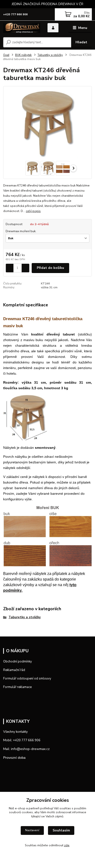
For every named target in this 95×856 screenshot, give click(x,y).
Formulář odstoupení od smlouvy (27, 678)
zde (66, 845)
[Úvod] (21, 28)
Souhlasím (61, 830)
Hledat (81, 42)
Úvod (6, 55)
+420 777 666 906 (15, 14)
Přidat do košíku (50, 267)
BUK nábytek (23, 55)
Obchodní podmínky (17, 661)
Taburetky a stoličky (50, 55)
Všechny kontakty (15, 732)
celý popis (33, 211)
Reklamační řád (14, 670)
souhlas (65, 808)
